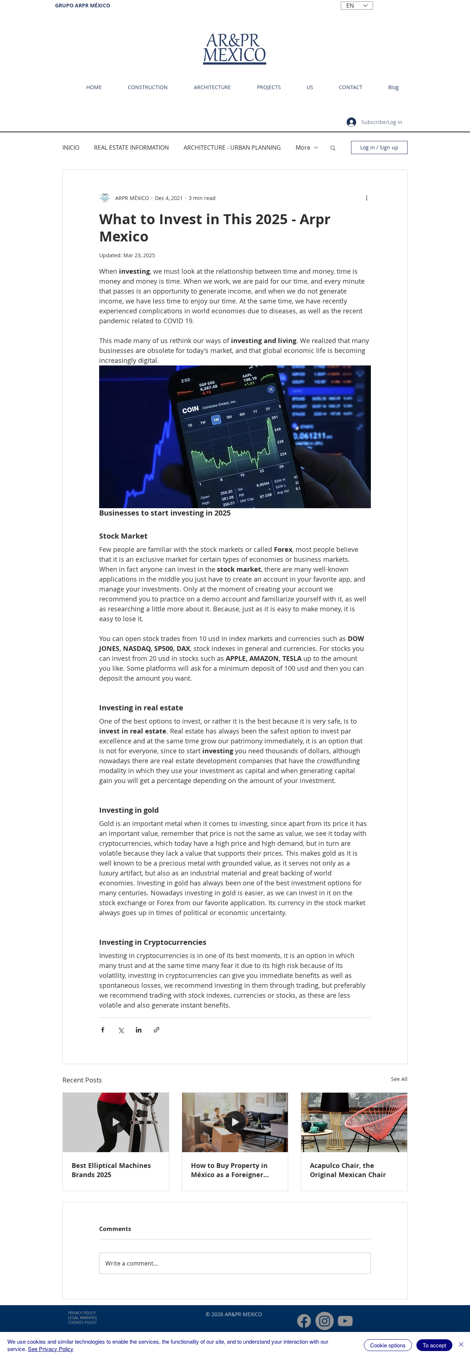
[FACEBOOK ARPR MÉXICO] (304, 1321)
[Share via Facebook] (102, 1029)
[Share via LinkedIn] (138, 1029)
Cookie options (388, 1345)
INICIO (70, 147)
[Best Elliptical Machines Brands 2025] (116, 1122)
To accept (434, 1345)
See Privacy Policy (50, 1348)
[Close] (461, 1345)
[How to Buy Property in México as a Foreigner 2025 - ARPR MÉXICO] (235, 1122)
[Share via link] (156, 1029)
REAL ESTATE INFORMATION (131, 147)
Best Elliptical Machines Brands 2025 (111, 1170)
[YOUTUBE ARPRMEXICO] (345, 1321)
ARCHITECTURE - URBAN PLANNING (232, 147)
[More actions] (366, 197)
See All (399, 1078)
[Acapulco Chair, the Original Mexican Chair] (354, 1122)
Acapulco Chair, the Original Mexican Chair (348, 1170)
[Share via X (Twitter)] (120, 1029)
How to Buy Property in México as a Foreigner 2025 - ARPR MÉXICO (229, 1170)
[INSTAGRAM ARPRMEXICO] (324, 1321)
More (303, 147)
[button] (332, 147)
